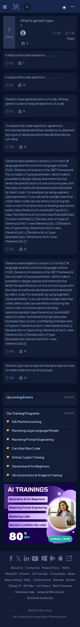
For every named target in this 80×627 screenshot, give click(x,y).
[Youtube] (35, 558)
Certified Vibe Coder (26, 448)
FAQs (27, 580)
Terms (65, 567)
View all (69, 397)
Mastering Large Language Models (35, 430)
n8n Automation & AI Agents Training (37, 475)
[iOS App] (60, 558)
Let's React (43, 585)
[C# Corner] (16, 6)
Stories (70, 580)
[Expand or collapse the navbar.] (5, 6)
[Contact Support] (69, 558)
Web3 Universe (62, 585)
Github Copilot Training (28, 457)
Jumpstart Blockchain (51, 592)
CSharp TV (14, 585)
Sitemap (58, 580)
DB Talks (28, 585)
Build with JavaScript (40, 598)
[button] (73, 6)
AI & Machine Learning (26, 421)
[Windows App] (44, 558)
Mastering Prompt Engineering (33, 439)
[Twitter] (18, 558)
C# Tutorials (40, 573)
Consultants (57, 573)
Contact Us (32, 567)
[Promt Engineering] (40, 513)
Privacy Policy (51, 567)
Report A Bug (13, 580)
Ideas (71, 573)
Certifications (42, 580)
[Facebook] (10, 558)
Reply (71, 38)
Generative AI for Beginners (30, 466)
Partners (24, 573)
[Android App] (52, 558)
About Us (17, 567)
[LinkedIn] (26, 558)
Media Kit (11, 573)
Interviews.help (25, 592)
